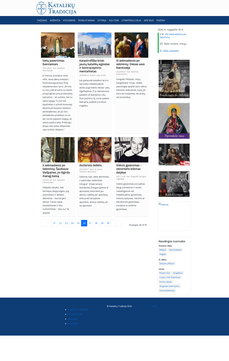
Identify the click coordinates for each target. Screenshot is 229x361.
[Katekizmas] (174, 183)
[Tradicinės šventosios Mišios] (174, 79)
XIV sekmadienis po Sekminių (173, 36)
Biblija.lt (163, 249)
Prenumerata (75, 314)
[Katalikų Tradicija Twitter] (51, 307)
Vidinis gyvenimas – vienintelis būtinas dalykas (129, 168)
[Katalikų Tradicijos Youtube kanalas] (174, 154)
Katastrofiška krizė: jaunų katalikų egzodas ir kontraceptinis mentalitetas (94, 66)
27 (90, 223)
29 (102, 223)
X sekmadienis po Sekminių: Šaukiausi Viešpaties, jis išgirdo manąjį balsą (56, 170)
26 (84, 223)
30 (108, 223)
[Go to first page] (43, 223)
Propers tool (165, 273)
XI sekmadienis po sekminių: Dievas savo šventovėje (130, 64)
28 (96, 223)
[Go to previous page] (48, 223)
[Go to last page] (118, 223)
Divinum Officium (167, 263)
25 (78, 223)
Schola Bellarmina (167, 290)
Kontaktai (73, 323)
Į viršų (154, 306)
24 (72, 223)
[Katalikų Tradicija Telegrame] (56, 307)
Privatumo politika (78, 309)
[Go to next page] (113, 223)
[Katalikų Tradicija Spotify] (40, 312)
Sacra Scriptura (175, 249)
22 (60, 223)
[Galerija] (174, 215)
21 (54, 223)
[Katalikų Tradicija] (45, 312)
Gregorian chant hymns (169, 286)
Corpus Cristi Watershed (170, 277)
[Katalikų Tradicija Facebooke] (40, 307)
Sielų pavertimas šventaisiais (53, 62)
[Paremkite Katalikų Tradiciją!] (174, 120)
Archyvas (72, 318)
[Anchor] (60, 63)
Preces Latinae (166, 282)
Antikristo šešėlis (90, 165)
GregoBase (178, 273)
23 (66, 223)
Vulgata (163, 254)
